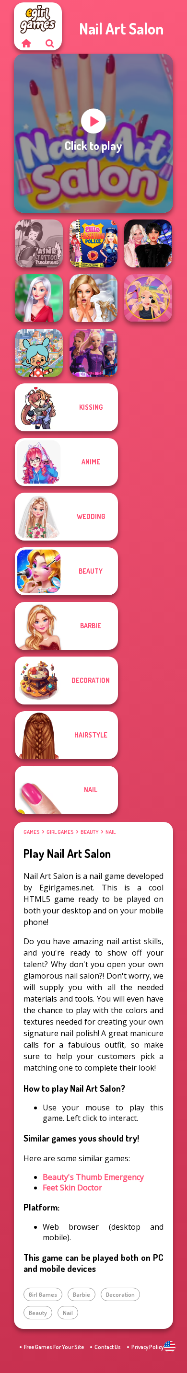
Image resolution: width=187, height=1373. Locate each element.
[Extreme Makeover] (148, 298)
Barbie (81, 1294)
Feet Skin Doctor (72, 1187)
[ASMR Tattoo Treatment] (39, 243)
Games (31, 832)
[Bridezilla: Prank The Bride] (93, 298)
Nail (110, 832)
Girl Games (60, 832)
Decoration (120, 1294)
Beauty (89, 832)
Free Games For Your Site (54, 1346)
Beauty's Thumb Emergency (93, 1177)
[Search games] (50, 43)
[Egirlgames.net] (26, 43)
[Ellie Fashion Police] (93, 243)
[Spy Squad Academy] (93, 353)
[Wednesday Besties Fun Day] (148, 243)
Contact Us (107, 1346)
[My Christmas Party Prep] (39, 298)
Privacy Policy (147, 1346)
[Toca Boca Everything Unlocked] (39, 353)
